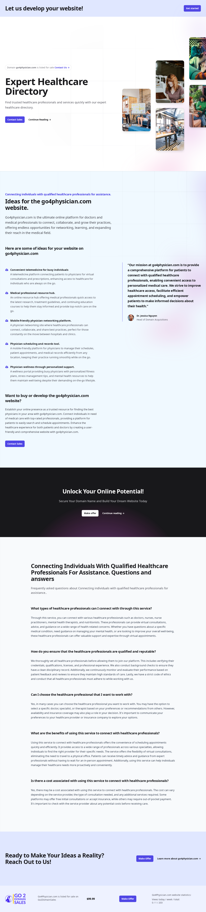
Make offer (91, 513)
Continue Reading (39, 119)
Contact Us (62, 67)
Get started (192, 8)
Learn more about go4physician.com (179, 858)
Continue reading (113, 513)
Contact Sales (14, 119)
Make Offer (145, 858)
